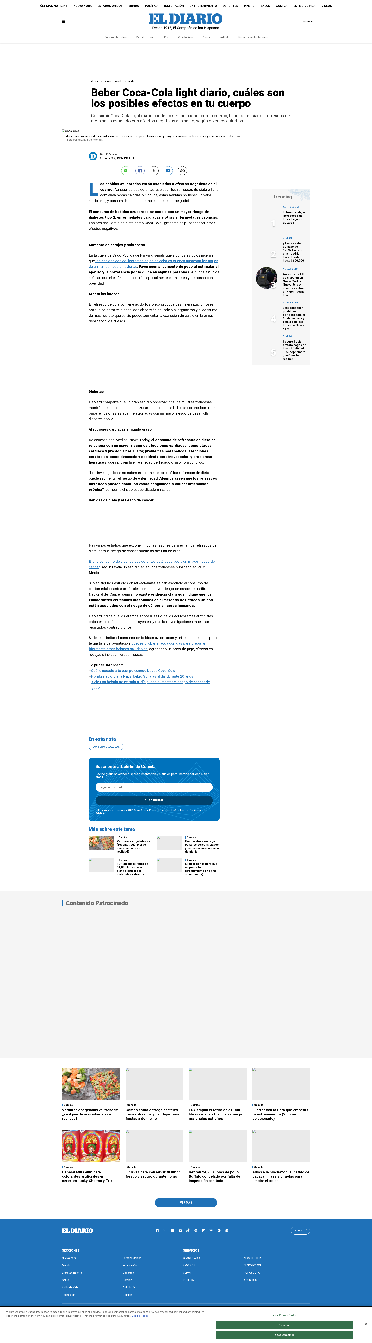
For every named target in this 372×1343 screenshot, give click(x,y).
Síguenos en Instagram (253, 37)
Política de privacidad (160, 810)
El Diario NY (97, 81)
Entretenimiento (203, 6)
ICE (166, 37)
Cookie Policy (140, 1315)
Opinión (127, 1294)
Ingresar (308, 21)
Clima (206, 37)
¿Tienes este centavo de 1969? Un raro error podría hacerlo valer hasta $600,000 (293, 251)
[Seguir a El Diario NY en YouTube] (180, 1231)
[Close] (366, 1324)
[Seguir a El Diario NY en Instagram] (173, 1231)
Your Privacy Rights (284, 1315)
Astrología (291, 207)
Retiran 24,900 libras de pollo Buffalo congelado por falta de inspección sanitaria (214, 1176)
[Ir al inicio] (77, 1231)
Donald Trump (145, 37)
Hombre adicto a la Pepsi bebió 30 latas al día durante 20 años (142, 676)
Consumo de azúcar (106, 746)
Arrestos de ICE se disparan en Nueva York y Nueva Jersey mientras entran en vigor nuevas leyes (294, 284)
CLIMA (187, 1272)
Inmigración (174, 6)
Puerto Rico (185, 37)
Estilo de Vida (304, 6)
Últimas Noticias (54, 6)
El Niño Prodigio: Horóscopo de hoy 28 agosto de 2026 (294, 217)
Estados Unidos (110, 6)
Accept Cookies (284, 1335)
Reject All (284, 1325)
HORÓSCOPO (252, 1272)
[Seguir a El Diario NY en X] (165, 1231)
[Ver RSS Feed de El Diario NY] (227, 1231)
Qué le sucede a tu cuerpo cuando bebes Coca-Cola (133, 670)
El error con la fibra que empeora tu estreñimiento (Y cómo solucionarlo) (201, 869)
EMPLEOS (189, 1265)
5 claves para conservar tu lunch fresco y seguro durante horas (153, 1174)
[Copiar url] (182, 170)
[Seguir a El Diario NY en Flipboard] (204, 1231)
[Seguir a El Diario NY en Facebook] (157, 1231)
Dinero (249, 6)
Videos (326, 6)
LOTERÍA (188, 1280)
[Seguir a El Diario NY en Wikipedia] (211, 1231)
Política (151, 6)
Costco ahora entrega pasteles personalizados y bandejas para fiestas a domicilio (202, 846)
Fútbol (224, 37)
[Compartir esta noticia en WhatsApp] (125, 170)
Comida (282, 6)
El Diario (111, 154)
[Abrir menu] (63, 21)
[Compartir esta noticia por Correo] (168, 170)
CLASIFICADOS (192, 1258)
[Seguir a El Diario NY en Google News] (196, 1231)
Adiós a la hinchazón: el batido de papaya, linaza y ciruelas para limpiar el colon (280, 1176)
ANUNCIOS (250, 1280)
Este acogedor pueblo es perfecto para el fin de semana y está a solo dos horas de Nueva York (294, 318)
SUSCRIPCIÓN (252, 1265)
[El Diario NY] (185, 21)
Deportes (230, 6)
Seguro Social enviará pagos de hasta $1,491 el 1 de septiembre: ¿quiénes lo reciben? (294, 350)
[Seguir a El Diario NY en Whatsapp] (219, 1231)
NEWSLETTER (252, 1258)
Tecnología (68, 1294)
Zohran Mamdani (115, 37)
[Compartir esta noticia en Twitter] (154, 170)
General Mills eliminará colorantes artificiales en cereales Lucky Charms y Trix (87, 1176)
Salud (265, 6)
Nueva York (82, 6)
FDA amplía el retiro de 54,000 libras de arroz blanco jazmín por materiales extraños (132, 869)
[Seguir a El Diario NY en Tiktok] (188, 1231)
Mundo (133, 6)
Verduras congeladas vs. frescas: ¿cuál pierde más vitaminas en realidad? (134, 846)
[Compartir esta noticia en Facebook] (140, 170)
